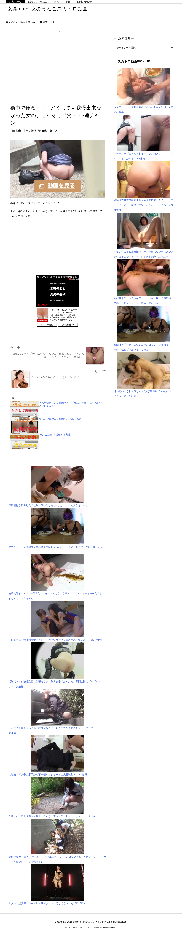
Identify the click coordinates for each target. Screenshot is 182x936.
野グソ (53, 130)
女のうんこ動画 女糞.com (22, 22)
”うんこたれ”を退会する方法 (55, 434)
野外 (33, 130)
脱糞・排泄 (49, 22)
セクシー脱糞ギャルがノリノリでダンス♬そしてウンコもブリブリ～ (47, 903)
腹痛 (44, 130)
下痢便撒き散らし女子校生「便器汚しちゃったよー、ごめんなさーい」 (48, 505)
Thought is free (109, 927)
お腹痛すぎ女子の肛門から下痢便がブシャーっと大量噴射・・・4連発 (48, 774)
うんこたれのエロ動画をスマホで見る (60, 418)
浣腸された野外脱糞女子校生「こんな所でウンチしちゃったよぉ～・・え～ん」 (53, 816)
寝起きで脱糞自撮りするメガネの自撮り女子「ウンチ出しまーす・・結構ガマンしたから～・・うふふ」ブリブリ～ (143, 205)
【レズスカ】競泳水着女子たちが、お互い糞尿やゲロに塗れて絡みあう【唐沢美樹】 (56, 640)
